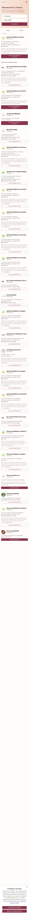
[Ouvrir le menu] (26, 2)
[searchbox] (14, 16)
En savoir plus (6, 52)
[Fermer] (27, 887)
